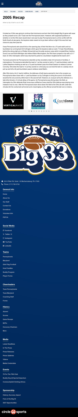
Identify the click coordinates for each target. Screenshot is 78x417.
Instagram (8, 238)
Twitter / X (8, 234)
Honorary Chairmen (10, 327)
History (20, 11)
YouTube (8, 242)
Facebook (8, 230)
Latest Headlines (9, 344)
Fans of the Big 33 (9, 399)
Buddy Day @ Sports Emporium (14, 378)
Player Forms (7, 276)
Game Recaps (29, 11)
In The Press (7, 348)
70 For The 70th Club (10, 374)
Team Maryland (8, 293)
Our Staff (6, 202)
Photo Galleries (8, 355)
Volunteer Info (8, 213)
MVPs (5, 323)
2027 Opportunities (10, 403)
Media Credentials (9, 363)
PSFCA (5, 217)
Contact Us (7, 206)
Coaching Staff (8, 297)
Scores (5, 315)
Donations (6, 209)
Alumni (5, 311)
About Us (6, 198)
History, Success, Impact (12, 395)
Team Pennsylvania (10, 289)
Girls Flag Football (9, 264)
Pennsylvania (8, 256)
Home (5, 194)
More (4, 331)
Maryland (6, 260)
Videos (5, 359)
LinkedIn (7, 246)
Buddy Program (8, 272)
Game (36, 11)
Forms (5, 301)
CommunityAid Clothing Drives (14, 382)
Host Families (8, 268)
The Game (13, 11)
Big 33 (6, 11)
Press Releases (8, 352)
